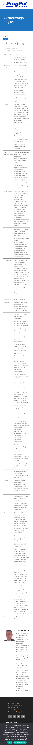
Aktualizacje (11, 50)
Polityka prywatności (20, 742)
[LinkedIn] (23, 716)
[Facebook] (10, 716)
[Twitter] (18, 716)
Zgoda (10, 742)
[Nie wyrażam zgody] (31, 734)
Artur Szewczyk (12, 48)
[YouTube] (14, 716)
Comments (21, 50)
